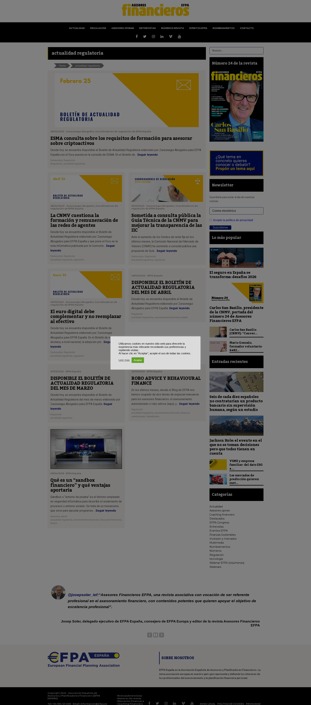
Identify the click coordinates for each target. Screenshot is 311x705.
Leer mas (124, 360)
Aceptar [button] (138, 360)
